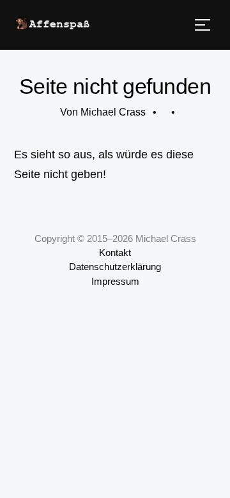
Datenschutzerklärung (115, 267)
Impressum (115, 281)
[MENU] (202, 24)
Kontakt (115, 253)
